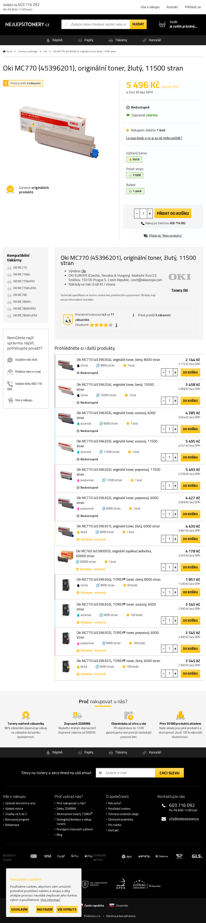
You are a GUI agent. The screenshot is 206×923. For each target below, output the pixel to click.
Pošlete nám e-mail (28, 371)
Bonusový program (17, 819)
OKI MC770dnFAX (24, 281)
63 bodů (132, 585)
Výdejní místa (14, 808)
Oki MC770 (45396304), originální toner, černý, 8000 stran (118, 359)
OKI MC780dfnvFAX (25, 315)
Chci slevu (169, 773)
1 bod (130, 365)
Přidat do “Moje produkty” (165, 235)
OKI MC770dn (21, 274)
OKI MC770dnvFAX (24, 288)
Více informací (50, 900)
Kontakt (172, 7)
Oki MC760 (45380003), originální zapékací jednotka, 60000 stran (114, 553)
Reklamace (12, 825)
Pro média (114, 825)
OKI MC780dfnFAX (24, 308)
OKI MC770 (20, 267)
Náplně (57, 40)
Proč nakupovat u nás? (71, 803)
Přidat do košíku (173, 213)
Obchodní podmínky (120, 819)
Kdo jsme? (115, 803)
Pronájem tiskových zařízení (75, 829)
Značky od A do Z (16, 814)
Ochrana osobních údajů (123, 814)
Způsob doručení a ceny (20, 803)
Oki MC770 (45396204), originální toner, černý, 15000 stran (115, 387)
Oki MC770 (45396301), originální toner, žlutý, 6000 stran (118, 526)
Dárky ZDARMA (66, 808)
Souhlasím (19, 909)
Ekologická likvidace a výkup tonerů (74, 821)
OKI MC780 (20, 295)
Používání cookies (119, 808)
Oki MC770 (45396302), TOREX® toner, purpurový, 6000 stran (118, 635)
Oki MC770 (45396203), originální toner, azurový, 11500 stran (117, 444)
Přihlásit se (193, 7)
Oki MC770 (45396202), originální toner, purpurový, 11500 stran (118, 472)
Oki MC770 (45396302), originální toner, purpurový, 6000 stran (117, 500)
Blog (59, 835)
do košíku (190, 372)
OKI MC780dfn (22, 301)
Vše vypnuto (67, 909)
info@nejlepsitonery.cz (184, 818)
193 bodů (136, 615)
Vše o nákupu (150, 7)
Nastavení (45, 909)
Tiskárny (120, 40)
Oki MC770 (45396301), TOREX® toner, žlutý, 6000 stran (118, 660)
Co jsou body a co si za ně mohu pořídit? (154, 138)
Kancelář (154, 40)
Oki (45, 51)
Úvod (9, 51)
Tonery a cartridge (27, 51)
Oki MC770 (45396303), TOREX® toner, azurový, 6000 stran (116, 607)
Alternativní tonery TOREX (75, 814)
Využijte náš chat (26, 359)
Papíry (88, 40)
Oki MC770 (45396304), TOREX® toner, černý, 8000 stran (119, 579)
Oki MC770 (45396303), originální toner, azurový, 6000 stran (116, 415)
